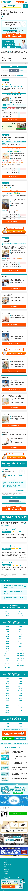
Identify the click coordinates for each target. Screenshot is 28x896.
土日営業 (17, 75)
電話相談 (19, 2)
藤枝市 (7, 641)
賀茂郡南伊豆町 (20, 655)
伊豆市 (7, 648)
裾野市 (7, 646)
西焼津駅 (20, 691)
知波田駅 (20, 613)
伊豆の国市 (20, 651)
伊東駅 (7, 707)
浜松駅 (7, 703)
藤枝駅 (7, 693)
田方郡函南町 (7, 660)
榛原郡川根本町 (20, 665)
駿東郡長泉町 (7, 663)
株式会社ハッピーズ (9, 890)
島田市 (20, 634)
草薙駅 (7, 686)
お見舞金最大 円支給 (14, 92)
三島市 (7, 631)
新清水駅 (20, 710)
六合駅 (20, 693)
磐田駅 (20, 700)
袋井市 (7, 643)
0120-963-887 (14, 35)
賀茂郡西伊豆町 (20, 658)
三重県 (20, 726)
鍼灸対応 (21, 75)
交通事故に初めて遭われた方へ (9, 864)
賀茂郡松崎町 (7, 658)
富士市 (7, 636)
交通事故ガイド (6, 867)
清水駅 (20, 683)
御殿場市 (20, 641)
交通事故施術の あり (14, 94)
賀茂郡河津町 (7, 655)
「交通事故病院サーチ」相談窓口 (10, 30)
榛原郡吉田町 (7, 665)
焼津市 (7, 638)
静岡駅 (7, 688)
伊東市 (7, 634)
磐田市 (20, 636)
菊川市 (7, 651)
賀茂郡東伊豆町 (20, 653)
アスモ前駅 (20, 615)
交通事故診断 (5, 871)
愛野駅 (20, 698)
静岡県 (20, 723)
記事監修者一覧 (6, 869)
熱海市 (20, 629)
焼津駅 (7, 691)
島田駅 (7, 695)
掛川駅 (7, 698)
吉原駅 (7, 683)
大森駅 (7, 615)
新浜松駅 (7, 712)
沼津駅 (20, 681)
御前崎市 (20, 648)
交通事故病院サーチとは (8, 862)
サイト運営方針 (6, 878)
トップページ (5, 860)
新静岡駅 (7, 710)
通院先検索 (5, 866)
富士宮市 (20, 631)
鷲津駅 (20, 611)
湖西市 (20, 646)
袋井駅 (7, 700)
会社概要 (4, 875)
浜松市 (20, 626)
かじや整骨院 (5, 469)
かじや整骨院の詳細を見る (20, 490)
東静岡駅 (20, 686)
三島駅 (7, 681)
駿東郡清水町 (20, 660)
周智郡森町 (7, 668)
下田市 (20, 643)
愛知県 (7, 726)
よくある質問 (5, 873)
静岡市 (7, 626)
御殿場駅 (20, 707)
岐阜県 (7, 723)
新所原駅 (7, 613)
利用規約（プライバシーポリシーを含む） (11, 877)
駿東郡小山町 (20, 663)
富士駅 (20, 678)
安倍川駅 (20, 688)
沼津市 (7, 629)
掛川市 (20, 638)
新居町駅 (7, 611)
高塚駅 (20, 703)
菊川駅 (20, 695)
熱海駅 (7, 678)
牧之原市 (7, 653)
